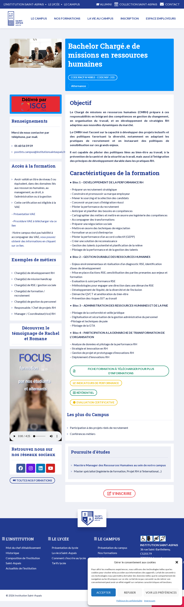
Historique (12, 553)
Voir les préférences (161, 592)
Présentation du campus (112, 547)
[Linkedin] (40, 468)
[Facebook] (20, 468)
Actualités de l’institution (21, 568)
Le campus (39, 18)
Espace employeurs (161, 18)
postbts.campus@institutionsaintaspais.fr (40, 151)
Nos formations (67, 18)
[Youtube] (50, 468)
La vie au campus (100, 18)
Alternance (78, 86)
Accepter (103, 592)
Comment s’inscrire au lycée (69, 558)
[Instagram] (30, 468)
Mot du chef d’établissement (23, 547)
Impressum (149, 600)
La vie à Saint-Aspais (64, 553)
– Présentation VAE (23, 214)
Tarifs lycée (59, 563)
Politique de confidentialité (129, 600)
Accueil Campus (14, 18)
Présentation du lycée (65, 547)
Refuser (130, 592)
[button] (177, 562)
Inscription (130, 18)
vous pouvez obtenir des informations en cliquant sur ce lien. (34, 241)
